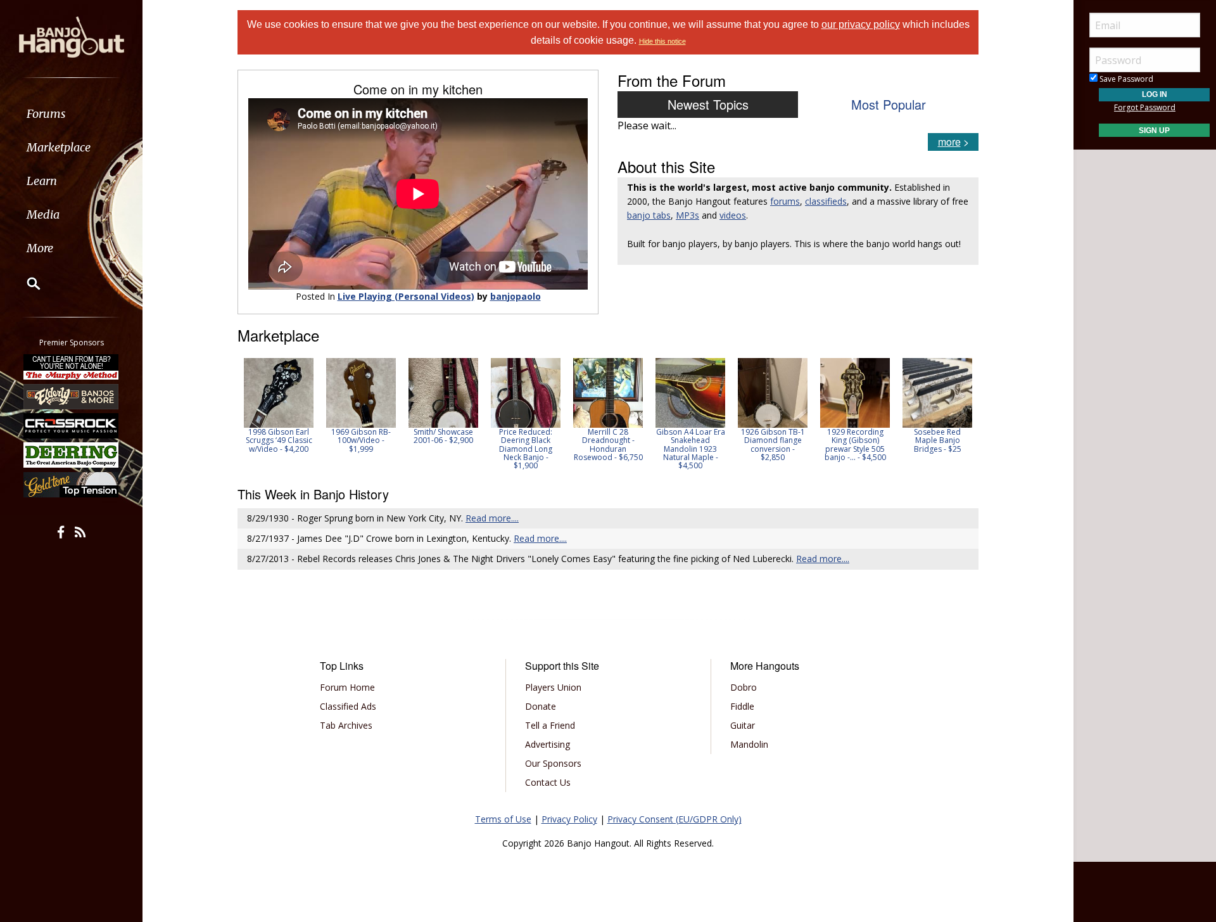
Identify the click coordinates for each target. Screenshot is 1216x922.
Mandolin (749, 744)
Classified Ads (348, 706)
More (40, 248)
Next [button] (960, 413)
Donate (540, 706)
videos (732, 215)
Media (43, 214)
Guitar (742, 725)
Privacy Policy (569, 819)
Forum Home (347, 687)
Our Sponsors (553, 763)
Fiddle (742, 706)
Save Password (1125, 79)
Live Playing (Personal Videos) (406, 296)
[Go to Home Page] (71, 36)
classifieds (826, 201)
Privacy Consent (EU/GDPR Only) (674, 819)
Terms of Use (503, 819)
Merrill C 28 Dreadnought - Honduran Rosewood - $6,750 (608, 444)
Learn (42, 181)
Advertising (547, 744)
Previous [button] (244, 413)
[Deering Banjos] (71, 455)
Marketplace (59, 147)
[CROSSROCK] (71, 425)
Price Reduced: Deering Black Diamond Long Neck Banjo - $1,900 (525, 448)
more (949, 141)
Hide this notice (662, 41)
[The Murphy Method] (71, 366)
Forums (46, 113)
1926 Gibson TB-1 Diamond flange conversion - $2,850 (773, 444)
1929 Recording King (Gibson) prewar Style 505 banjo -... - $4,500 (855, 444)
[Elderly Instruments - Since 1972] (71, 396)
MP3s (687, 215)
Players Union (553, 687)
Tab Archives (346, 725)
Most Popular (888, 104)
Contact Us (548, 782)
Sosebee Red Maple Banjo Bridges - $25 (937, 440)
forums (785, 201)
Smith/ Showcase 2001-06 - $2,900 (443, 435)
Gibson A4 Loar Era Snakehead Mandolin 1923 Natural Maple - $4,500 (690, 448)
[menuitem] (71, 114)
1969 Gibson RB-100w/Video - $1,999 (361, 440)
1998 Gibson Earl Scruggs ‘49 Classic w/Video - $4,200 (279, 440)
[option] (279, 405)
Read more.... (492, 518)
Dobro (743, 687)
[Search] (25, 283)
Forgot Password (1144, 107)
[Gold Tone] (71, 484)
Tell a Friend (550, 725)
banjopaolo (515, 296)
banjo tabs (649, 215)
